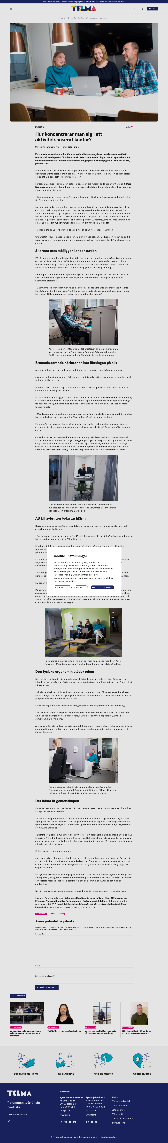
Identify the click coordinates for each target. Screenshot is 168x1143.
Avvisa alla (81, 587)
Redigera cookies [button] (62, 587)
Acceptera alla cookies (102, 587)
